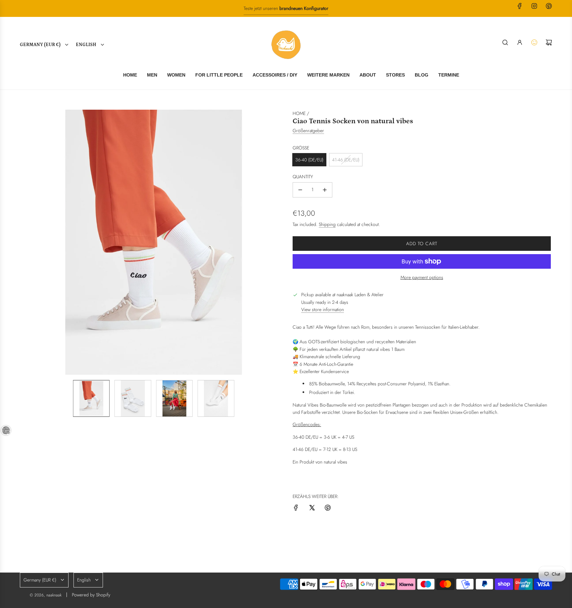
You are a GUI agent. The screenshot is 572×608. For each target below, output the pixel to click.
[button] (26, 242)
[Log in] (519, 42)
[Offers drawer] (534, 42)
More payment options (422, 277)
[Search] (505, 42)
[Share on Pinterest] (327, 508)
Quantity (303, 176)
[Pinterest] (549, 6)
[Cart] (549, 42)
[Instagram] (534, 6)
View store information (322, 309)
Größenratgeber (308, 130)
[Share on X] (312, 508)
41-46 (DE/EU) (345, 159)
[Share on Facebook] (296, 508)
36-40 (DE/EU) (309, 159)
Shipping (327, 224)
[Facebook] (519, 6)
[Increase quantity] (324, 190)
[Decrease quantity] (300, 190)
